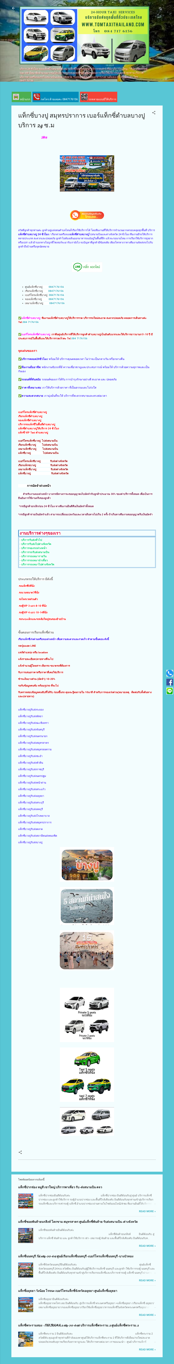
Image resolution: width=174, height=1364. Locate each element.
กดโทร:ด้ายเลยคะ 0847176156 (59, 99)
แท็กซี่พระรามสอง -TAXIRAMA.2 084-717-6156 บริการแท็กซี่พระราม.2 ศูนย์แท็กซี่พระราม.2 (78, 1325)
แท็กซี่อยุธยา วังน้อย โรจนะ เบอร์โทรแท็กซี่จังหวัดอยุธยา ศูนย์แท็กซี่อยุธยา (67, 1291)
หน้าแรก (24, 99)
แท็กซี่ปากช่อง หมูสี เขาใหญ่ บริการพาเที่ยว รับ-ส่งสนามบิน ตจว (60, 1187)
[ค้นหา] (161, 9)
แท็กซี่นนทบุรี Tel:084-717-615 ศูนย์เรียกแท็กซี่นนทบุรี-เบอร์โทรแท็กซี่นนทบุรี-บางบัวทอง (75, 1256)
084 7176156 (31, 322)
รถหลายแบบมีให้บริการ (102, 99)
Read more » (147, 1211)
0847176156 (56, 286)
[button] (154, 113)
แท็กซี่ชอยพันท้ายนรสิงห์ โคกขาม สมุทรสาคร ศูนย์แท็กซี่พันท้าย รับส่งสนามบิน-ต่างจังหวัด (78, 1222)
